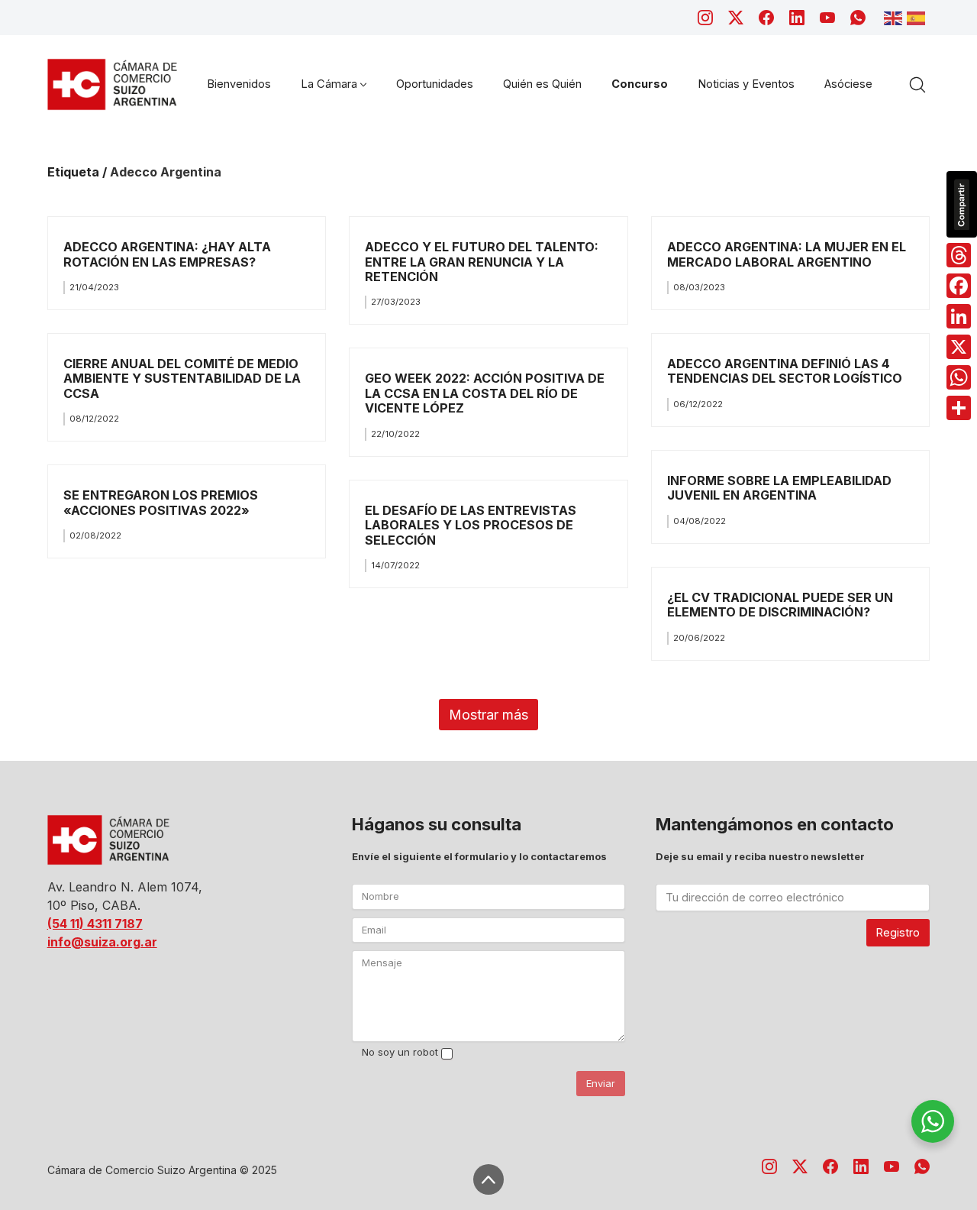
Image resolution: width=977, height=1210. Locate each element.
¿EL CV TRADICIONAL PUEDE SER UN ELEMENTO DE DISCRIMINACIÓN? (780, 605)
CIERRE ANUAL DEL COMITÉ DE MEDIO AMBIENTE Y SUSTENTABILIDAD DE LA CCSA (182, 378)
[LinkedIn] (796, 17)
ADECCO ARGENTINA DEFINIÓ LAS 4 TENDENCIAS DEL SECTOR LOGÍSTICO (784, 371)
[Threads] (958, 255)
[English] (895, 16)
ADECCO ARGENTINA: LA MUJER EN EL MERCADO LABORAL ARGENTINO (786, 254)
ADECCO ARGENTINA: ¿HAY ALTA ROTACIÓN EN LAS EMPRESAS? (167, 254)
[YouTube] (827, 17)
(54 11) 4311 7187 (95, 923)
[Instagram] (705, 17)
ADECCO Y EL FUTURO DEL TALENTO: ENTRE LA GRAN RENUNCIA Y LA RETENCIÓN (481, 261)
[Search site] (917, 84)
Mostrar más (488, 715)
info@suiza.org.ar (102, 942)
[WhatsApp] (858, 17)
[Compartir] (958, 408)
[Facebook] (766, 17)
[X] (958, 347)
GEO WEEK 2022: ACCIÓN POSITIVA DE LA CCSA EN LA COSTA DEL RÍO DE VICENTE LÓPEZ (485, 393)
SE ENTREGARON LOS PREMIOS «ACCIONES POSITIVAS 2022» (160, 502)
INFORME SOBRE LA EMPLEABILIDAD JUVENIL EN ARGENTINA (779, 488)
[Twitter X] (735, 17)
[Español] (918, 16)
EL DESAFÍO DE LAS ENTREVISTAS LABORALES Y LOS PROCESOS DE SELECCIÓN (470, 525)
